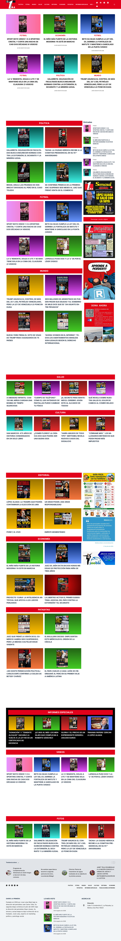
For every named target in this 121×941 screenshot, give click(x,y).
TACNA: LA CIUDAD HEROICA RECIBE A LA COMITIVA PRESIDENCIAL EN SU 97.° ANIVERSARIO (63, 153)
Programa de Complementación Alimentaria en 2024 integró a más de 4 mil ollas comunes (22, 872)
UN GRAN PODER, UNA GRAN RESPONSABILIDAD (57, 503)
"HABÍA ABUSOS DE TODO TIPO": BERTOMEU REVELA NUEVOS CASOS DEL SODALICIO (72, 437)
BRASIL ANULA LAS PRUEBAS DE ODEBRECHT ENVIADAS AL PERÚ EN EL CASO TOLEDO (24, 187)
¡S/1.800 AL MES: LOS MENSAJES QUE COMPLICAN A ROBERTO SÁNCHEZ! (47, 735)
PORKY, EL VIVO (14, 532)
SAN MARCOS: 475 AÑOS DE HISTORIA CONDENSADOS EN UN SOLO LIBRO (19, 436)
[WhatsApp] (97, 2)
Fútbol (28, 4)
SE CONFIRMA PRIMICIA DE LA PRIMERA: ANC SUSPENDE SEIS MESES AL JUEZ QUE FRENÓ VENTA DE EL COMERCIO (63, 187)
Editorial (54, 4)
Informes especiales (82, 4)
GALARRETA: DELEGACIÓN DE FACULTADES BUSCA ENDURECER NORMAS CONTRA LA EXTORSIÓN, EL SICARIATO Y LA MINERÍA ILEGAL (24, 154)
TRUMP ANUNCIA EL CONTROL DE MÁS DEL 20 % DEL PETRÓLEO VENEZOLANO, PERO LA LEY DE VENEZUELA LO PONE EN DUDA (25, 303)
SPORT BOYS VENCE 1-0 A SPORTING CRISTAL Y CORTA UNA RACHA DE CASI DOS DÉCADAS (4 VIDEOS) (23, 41)
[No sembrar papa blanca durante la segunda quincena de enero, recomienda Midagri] (36, 872)
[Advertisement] (60, 106)
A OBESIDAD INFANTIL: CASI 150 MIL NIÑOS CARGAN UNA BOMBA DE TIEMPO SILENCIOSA (19, 402)
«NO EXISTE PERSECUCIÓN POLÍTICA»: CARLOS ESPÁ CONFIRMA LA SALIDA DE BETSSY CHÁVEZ (24, 673)
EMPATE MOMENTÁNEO (55, 532)
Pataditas (70, 4)
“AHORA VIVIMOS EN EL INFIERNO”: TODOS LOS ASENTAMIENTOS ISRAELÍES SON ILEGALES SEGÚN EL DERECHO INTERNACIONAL (62, 339)
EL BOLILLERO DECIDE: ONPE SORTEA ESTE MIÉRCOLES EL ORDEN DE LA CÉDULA (61, 639)
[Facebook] (100, 2)
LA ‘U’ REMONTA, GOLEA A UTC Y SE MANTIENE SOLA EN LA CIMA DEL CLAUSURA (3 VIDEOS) (23, 81)
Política (20, 4)
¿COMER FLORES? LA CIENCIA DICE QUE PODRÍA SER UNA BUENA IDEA (46, 436)
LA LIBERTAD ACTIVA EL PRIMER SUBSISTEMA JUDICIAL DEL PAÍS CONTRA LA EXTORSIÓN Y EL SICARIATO (62, 600)
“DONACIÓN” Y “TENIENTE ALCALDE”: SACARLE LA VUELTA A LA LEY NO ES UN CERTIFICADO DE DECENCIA (21, 737)
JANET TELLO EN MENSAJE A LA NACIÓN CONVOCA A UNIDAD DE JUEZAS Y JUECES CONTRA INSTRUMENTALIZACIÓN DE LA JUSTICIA (106, 872)
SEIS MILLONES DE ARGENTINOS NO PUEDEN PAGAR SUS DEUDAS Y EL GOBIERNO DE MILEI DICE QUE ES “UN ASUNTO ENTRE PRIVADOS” (63, 303)
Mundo (34, 4)
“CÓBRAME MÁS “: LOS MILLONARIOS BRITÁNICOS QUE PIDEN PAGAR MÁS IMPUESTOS (101, 437)
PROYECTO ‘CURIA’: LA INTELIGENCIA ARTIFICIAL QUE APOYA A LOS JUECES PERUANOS (25, 600)
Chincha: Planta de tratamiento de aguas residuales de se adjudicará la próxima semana (78, 873)
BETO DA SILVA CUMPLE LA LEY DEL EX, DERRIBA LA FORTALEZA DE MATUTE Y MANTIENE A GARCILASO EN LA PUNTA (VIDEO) (62, 228)
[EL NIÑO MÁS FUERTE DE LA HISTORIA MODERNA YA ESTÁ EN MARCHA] (60, 24)
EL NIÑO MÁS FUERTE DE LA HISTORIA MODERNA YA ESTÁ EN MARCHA (103, 141)
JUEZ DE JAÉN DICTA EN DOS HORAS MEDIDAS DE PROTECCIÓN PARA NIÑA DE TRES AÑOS (63, 568)
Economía (62, 4)
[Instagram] (104, 2)
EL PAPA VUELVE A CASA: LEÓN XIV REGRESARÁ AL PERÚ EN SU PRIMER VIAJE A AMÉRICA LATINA (62, 673)
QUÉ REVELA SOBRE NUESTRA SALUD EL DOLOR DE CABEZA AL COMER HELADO (101, 400)
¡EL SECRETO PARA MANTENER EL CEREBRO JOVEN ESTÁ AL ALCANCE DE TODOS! (73, 402)
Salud (40, 4)
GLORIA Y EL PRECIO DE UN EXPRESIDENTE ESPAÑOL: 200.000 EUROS (73, 735)
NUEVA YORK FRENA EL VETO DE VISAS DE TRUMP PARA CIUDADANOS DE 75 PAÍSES (24, 338)
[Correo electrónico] (97, 6)
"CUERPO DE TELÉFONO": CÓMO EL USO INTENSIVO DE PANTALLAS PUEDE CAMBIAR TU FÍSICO (47, 402)
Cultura (46, 4)
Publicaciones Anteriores (107, 888)
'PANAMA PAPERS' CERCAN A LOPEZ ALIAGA (99, 733)
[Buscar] (114, 4)
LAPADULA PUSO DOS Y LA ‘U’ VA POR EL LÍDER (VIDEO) (63, 260)
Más (91, 4)
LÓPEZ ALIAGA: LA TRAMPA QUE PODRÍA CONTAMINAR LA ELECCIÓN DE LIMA (24, 503)
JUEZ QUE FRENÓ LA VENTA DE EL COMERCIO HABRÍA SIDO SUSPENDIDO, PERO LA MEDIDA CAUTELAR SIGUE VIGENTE (23, 640)
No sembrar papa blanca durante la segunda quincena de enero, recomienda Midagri (49, 873)
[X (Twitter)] (108, 2)
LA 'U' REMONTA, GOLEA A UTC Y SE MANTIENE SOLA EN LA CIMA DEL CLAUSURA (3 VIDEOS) (25, 261)
